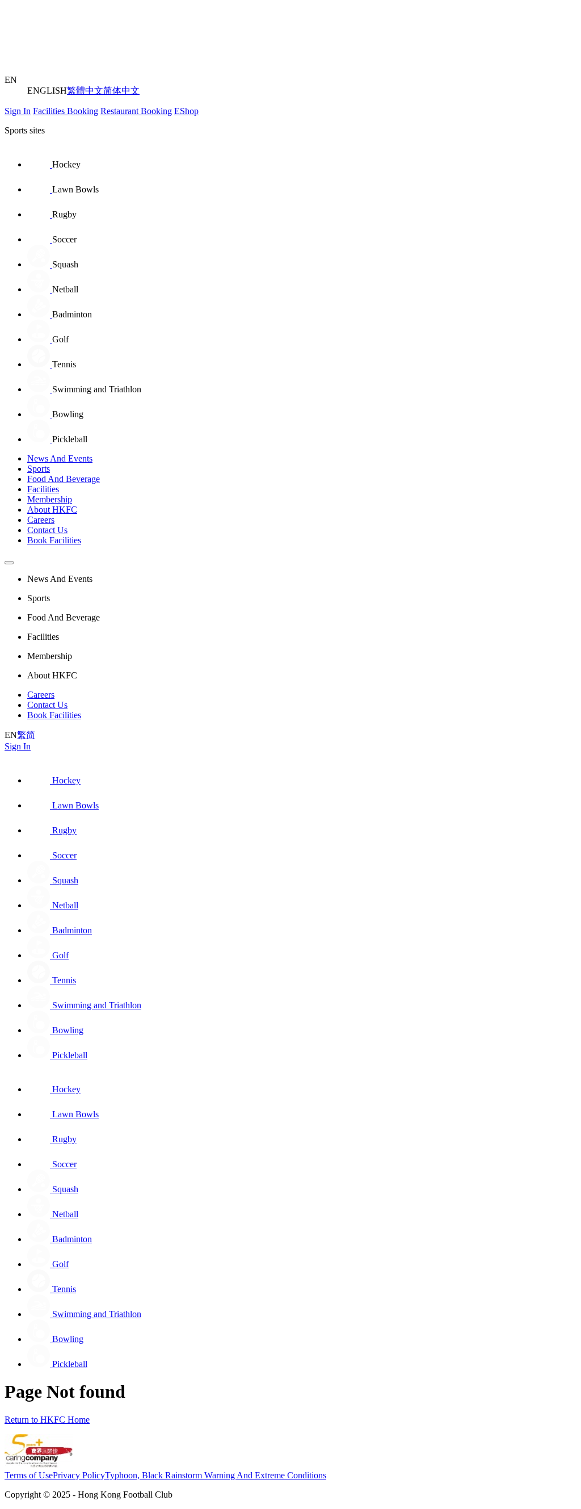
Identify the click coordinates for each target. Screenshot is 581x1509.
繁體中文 (85, 90)
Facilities (43, 489)
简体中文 (121, 90)
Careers (40, 520)
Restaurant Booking (136, 111)
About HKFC (52, 509)
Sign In (18, 111)
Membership (49, 499)
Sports (38, 468)
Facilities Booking (65, 111)
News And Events (59, 458)
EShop (186, 111)
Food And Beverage (63, 479)
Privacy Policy (79, 1475)
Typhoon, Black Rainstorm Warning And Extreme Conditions (215, 1475)
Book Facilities (54, 540)
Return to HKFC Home (47, 1419)
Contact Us (47, 530)
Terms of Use (29, 1475)
